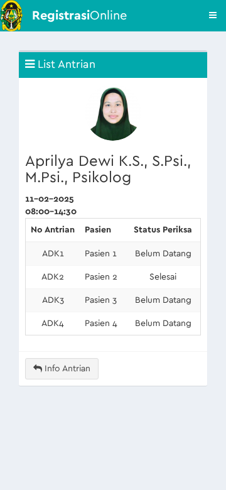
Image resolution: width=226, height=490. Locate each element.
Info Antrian (66, 368)
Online (79, 15)
